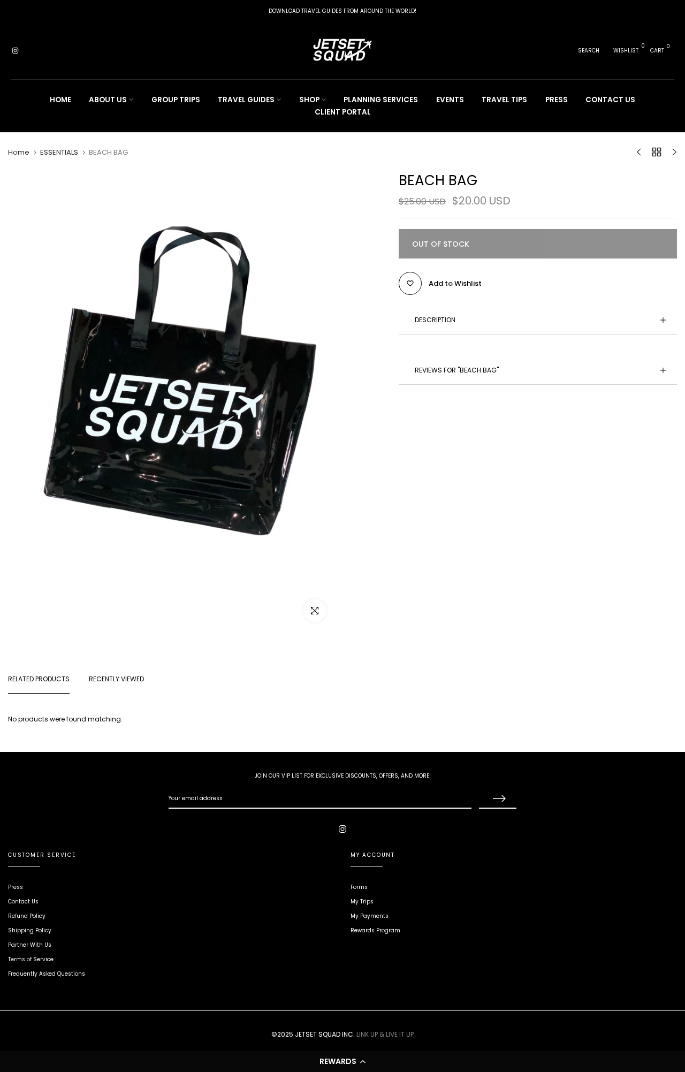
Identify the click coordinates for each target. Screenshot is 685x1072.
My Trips (362, 902)
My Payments (370, 916)
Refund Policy (26, 916)
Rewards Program (375, 930)
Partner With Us (29, 945)
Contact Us (23, 902)
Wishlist (625, 51)
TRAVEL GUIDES (246, 100)
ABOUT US (108, 100)
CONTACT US (610, 100)
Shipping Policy (29, 930)
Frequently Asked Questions (46, 974)
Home (18, 152)
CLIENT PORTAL (343, 112)
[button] (342, 1061)
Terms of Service (31, 959)
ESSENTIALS (59, 152)
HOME (60, 100)
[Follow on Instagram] (15, 51)
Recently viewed (116, 678)
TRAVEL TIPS (504, 100)
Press (15, 887)
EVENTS (450, 100)
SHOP (309, 100)
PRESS (556, 100)
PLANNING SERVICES (381, 100)
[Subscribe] (497, 799)
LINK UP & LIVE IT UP (385, 1034)
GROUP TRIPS (175, 100)
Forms (359, 887)
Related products (39, 678)
